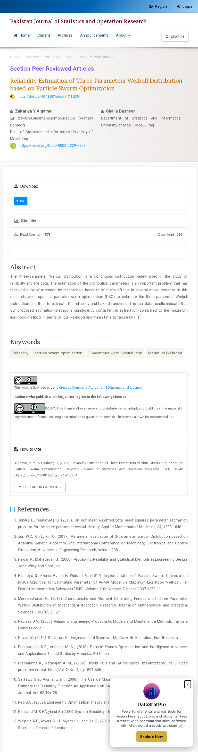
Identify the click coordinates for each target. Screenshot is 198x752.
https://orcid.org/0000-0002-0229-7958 (53, 145)
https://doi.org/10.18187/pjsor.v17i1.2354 (49, 96)
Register (161, 6)
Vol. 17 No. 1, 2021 (59, 57)
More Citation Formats (39, 487)
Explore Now (151, 736)
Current (44, 35)
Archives (65, 35)
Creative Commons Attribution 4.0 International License (100, 387)
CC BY (50, 408)
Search (177, 37)
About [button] (122, 35)
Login (187, 6)
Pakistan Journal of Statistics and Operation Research (78, 21)
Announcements (94, 35)
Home (24, 35)
